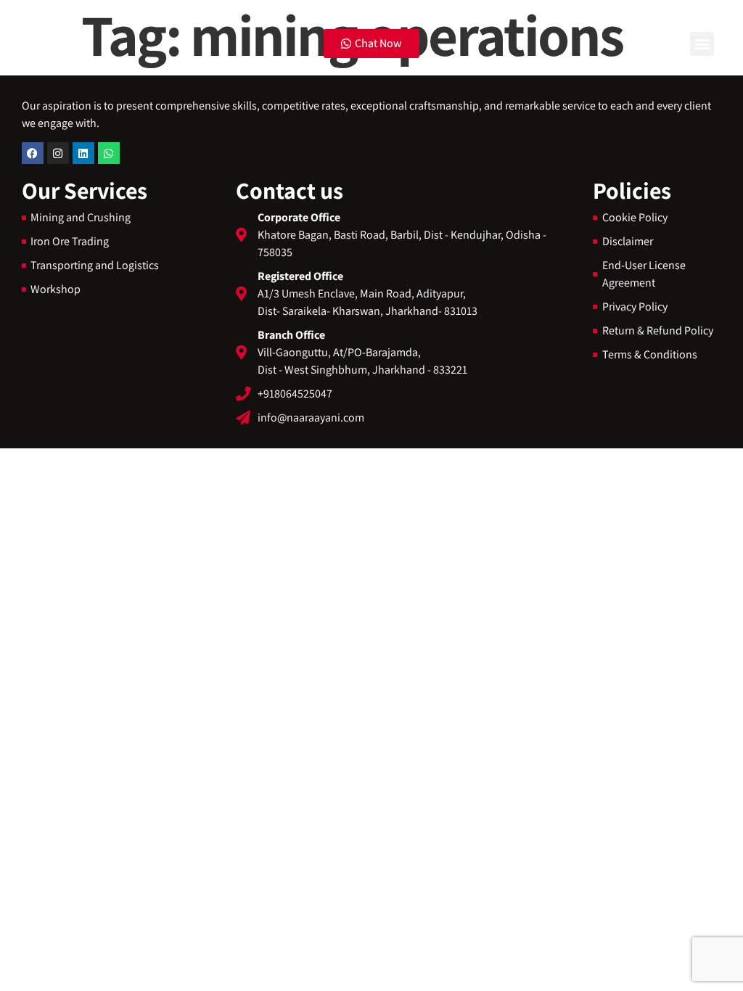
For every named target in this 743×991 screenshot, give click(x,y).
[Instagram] (58, 153)
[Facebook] (33, 153)
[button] (702, 44)
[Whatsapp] (109, 153)
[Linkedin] (83, 153)
